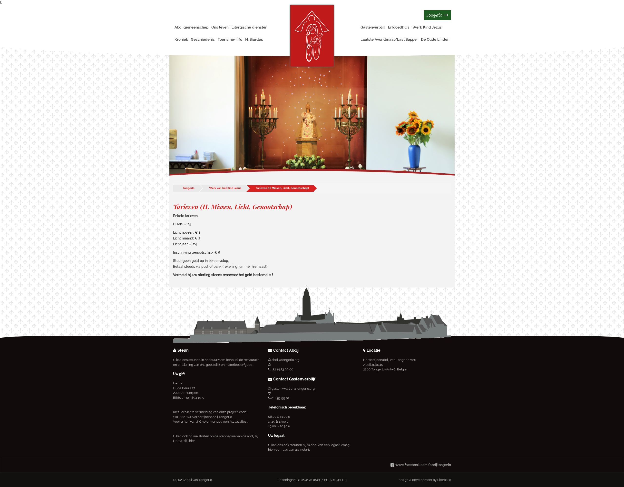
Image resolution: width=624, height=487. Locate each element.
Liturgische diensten (249, 27)
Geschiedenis (203, 39)
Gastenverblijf (373, 27)
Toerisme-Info (230, 39)
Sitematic (444, 480)
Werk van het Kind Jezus (225, 188)
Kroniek (181, 39)
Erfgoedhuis (399, 27)
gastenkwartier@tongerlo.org (293, 388)
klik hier (189, 441)
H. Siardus (254, 39)
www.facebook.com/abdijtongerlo (423, 465)
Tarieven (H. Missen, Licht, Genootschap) (282, 188)
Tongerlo (189, 188)
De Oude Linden (435, 39)
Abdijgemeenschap (191, 27)
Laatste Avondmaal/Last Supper (389, 39)
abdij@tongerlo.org (286, 360)
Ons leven (220, 27)
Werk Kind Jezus (427, 27)
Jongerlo (435, 15)
